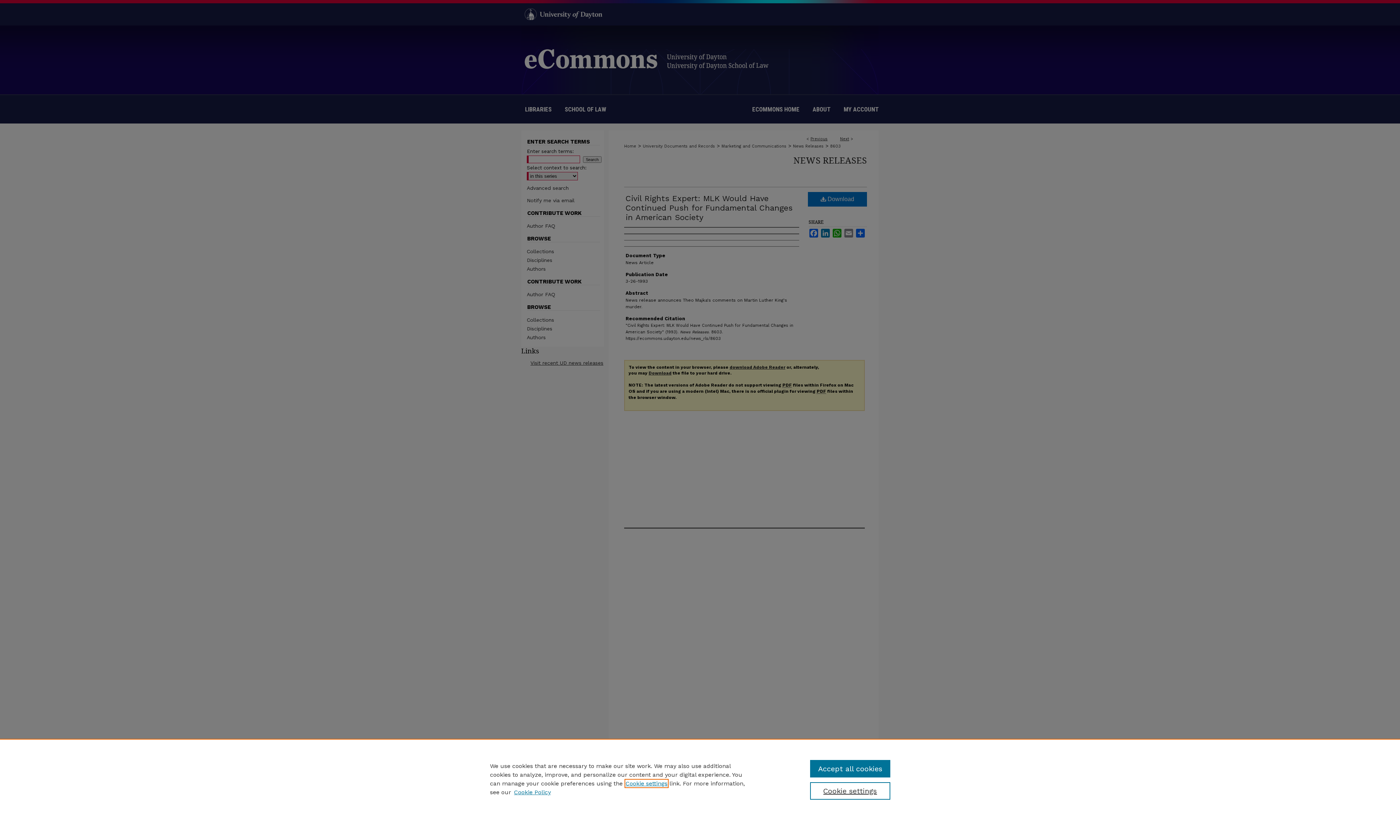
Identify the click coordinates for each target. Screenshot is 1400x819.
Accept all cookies (850, 768)
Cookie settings (647, 783)
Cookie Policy (532, 792)
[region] (700, 779)
